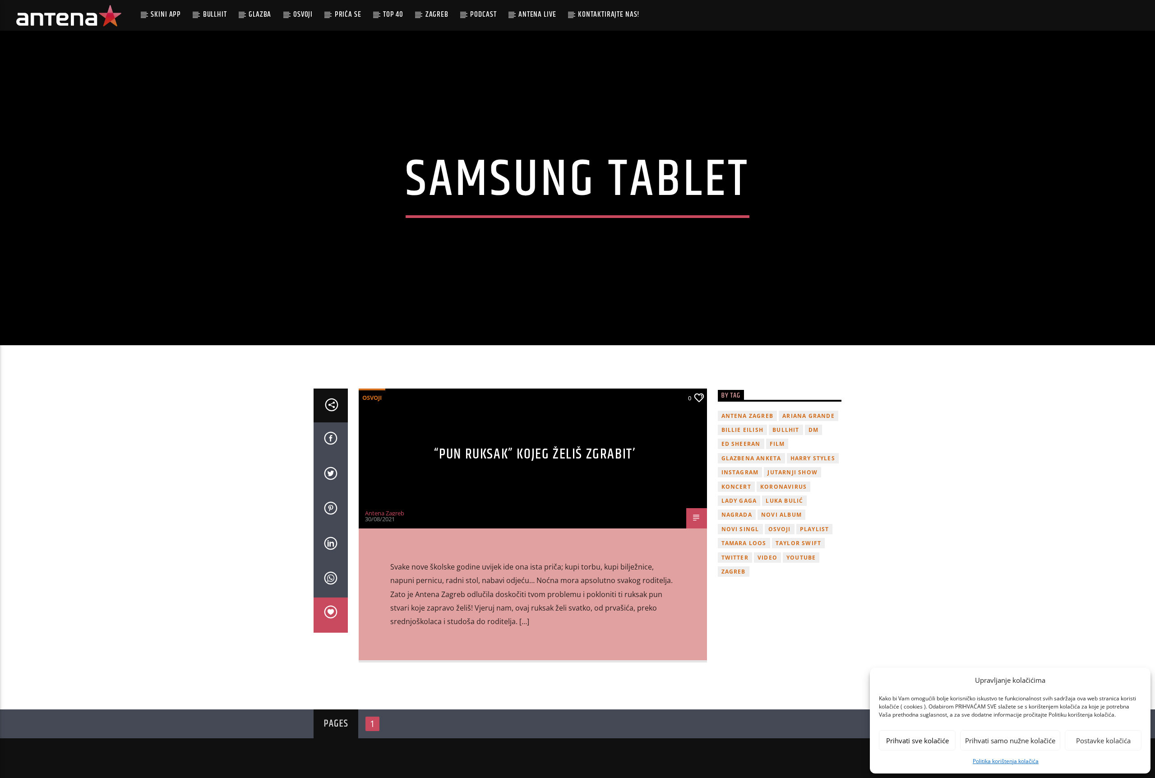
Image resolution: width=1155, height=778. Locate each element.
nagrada (736, 515)
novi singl (740, 529)
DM (813, 430)
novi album (781, 515)
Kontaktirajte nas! (609, 14)
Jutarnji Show (792, 472)
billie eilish (742, 430)
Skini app (166, 14)
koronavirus (783, 487)
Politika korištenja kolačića (1006, 761)
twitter (734, 557)
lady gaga (739, 501)
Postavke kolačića (1103, 740)
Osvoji (303, 14)
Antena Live (537, 14)
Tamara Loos (744, 543)
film (777, 444)
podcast (483, 14)
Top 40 (393, 14)
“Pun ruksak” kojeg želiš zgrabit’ (535, 454)
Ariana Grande (808, 416)
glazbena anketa (751, 458)
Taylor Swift (798, 543)
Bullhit (215, 14)
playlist (814, 529)
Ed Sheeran (741, 444)
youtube (801, 557)
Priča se (348, 14)
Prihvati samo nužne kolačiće (1010, 740)
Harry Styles (812, 458)
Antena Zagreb (384, 513)
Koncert (736, 487)
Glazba (260, 14)
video (767, 557)
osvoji (779, 529)
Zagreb (436, 14)
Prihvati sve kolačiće (917, 740)
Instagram (740, 472)
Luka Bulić (784, 501)
